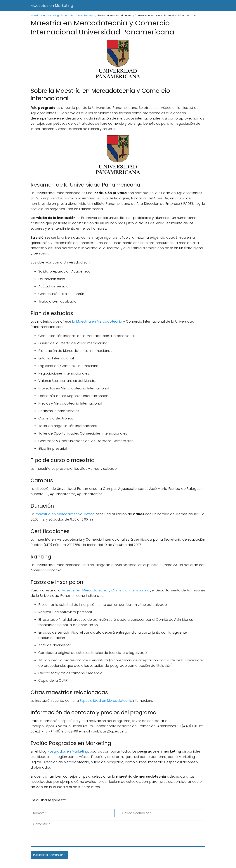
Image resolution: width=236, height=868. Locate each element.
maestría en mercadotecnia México (65, 514)
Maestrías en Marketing (52, 5)
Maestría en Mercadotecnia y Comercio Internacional (106, 590)
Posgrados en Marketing (68, 751)
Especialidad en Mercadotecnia (106, 700)
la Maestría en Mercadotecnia (96, 321)
